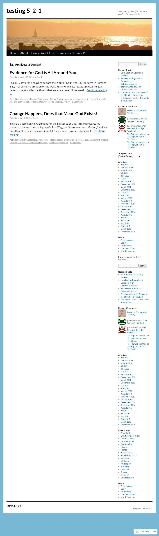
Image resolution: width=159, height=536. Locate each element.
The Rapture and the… (137, 134)
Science (124, 472)
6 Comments (75, 142)
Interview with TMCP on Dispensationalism (131, 88)
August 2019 (126, 201)
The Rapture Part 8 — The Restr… (136, 146)
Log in (123, 243)
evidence (34, 102)
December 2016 (128, 209)
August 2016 (126, 215)
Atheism (13, 102)
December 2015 (128, 231)
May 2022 (125, 178)
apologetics (77, 140)
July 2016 (125, 217)
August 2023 (126, 170)
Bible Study (126, 433)
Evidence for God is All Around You (43, 72)
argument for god (90, 99)
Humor (124, 450)
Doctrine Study (127, 441)
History (124, 447)
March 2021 (126, 187)
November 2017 (128, 203)
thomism (64, 142)
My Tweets (122, 259)
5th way (60, 99)
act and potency (64, 140)
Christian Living (127, 438)
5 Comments (77, 102)
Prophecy (125, 466)
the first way (54, 142)
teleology (59, 102)
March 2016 (126, 229)
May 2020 (125, 192)
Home (13, 53)
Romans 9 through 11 (73, 53)
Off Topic (125, 461)
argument (77, 99)
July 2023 (125, 173)
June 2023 (125, 176)
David (39, 77)
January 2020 (126, 198)
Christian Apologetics (27, 99)
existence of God (29, 142)
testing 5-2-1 (24, 10)
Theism (67, 102)
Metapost (125, 458)
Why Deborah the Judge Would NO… (136, 128)
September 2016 (128, 212)
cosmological (24, 102)
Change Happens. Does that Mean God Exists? (54, 113)
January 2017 (126, 206)
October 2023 (127, 167)
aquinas (68, 99)
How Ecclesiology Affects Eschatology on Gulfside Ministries (132, 81)
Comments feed (128, 248)
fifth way (43, 102)
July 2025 (125, 164)
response (125, 469)
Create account (127, 240)
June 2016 (125, 220)
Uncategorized (127, 477)
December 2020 (128, 189)
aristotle (102, 99)
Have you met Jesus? (44, 53)
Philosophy (43, 99)
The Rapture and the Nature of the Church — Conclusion (134, 93)
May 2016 (125, 223)
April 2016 (125, 226)
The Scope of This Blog (137, 111)
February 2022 (127, 181)
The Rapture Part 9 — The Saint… (136, 138)
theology (125, 475)
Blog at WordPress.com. (142, 508)
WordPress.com (128, 251)
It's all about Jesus (128, 455)
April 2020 (125, 195)
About (24, 53)
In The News (126, 452)
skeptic (51, 102)
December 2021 (128, 184)
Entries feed (126, 245)
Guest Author (126, 444)
